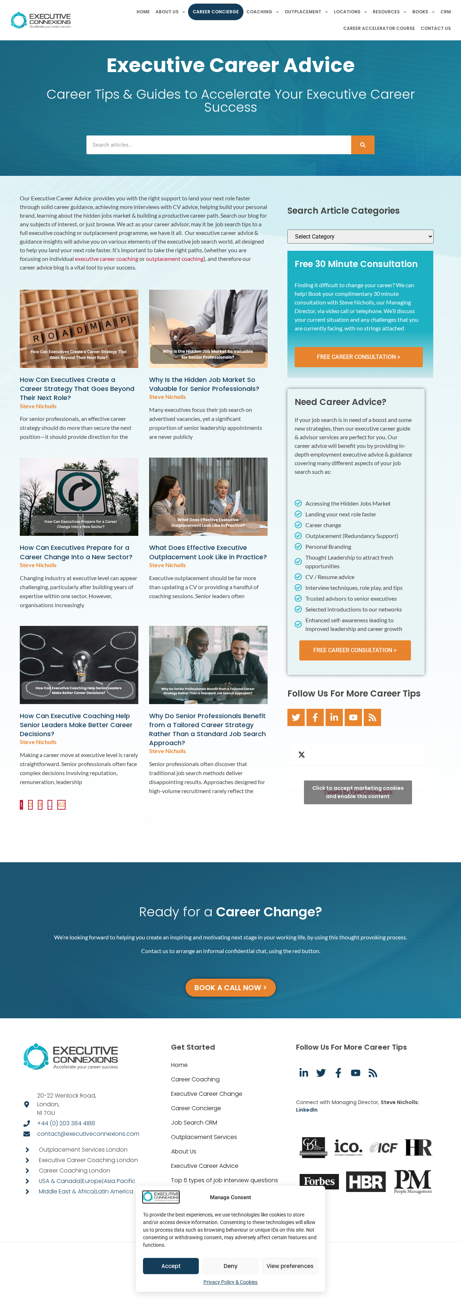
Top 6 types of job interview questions (224, 1180)
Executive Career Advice (204, 1166)
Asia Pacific (119, 1181)
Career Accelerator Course (379, 28)
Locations (347, 12)
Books (420, 12)
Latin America (114, 1191)
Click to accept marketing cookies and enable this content (358, 792)
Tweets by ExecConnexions (358, 792)
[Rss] (372, 717)
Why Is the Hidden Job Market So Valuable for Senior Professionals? (204, 384)
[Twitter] (296, 717)
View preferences (290, 1266)
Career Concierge (216, 12)
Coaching (259, 12)
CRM (445, 12)
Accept (171, 1266)
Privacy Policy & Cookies (230, 1282)
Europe (92, 1181)
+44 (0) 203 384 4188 (66, 1123)
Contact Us (436, 28)
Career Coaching (195, 1079)
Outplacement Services (204, 1137)
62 (62, 804)
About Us (167, 12)
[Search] (363, 144)
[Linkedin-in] (334, 717)
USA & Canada (59, 1181)
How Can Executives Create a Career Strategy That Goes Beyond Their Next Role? (77, 388)
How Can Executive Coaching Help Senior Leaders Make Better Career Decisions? (76, 724)
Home (143, 12)
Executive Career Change (206, 1094)
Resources (386, 12)
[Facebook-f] (315, 717)
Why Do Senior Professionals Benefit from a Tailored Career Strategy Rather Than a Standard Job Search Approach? (207, 729)
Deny (231, 1266)
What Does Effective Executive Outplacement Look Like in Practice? (208, 552)
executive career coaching (106, 258)
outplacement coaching (174, 258)
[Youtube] (353, 717)
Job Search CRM (194, 1122)
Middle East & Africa (66, 1191)
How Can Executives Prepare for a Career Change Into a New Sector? (76, 552)
